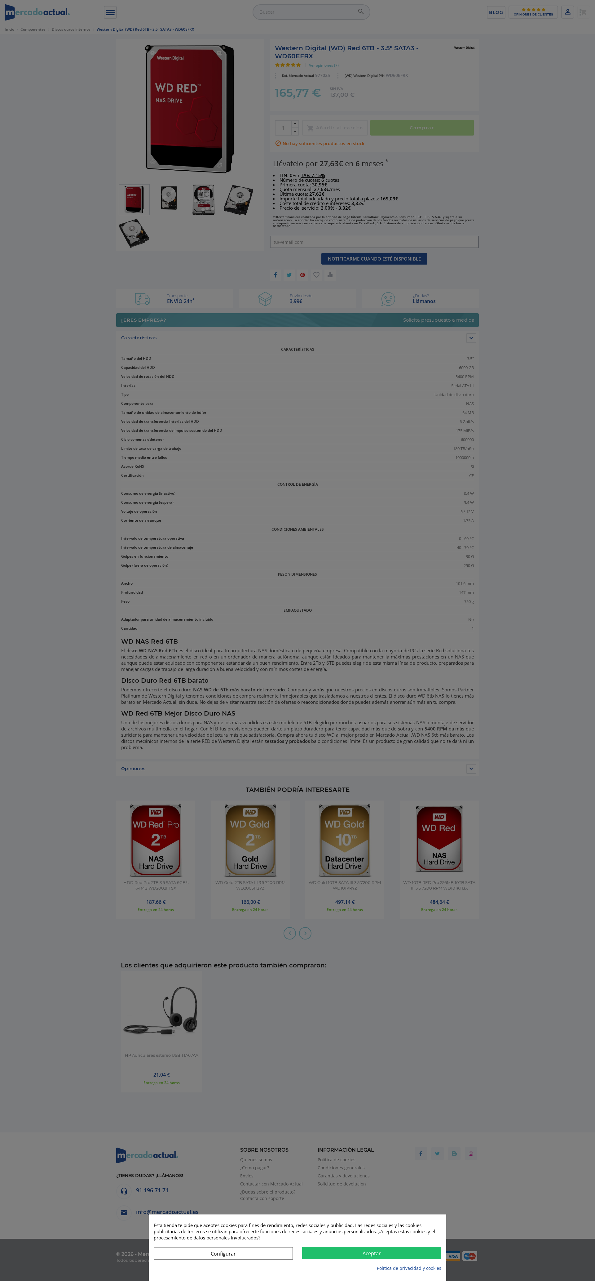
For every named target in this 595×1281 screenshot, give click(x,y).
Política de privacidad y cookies (409, 1268)
